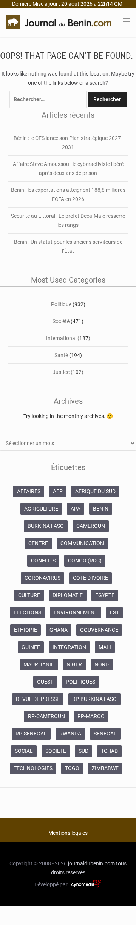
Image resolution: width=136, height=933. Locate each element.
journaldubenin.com (91, 863)
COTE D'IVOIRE (90, 578)
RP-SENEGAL (31, 734)
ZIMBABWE (105, 768)
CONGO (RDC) (85, 561)
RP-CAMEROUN (46, 716)
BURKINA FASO (46, 526)
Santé (61, 355)
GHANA (58, 630)
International (61, 338)
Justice (61, 372)
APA (75, 509)
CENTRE (38, 543)
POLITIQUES (80, 682)
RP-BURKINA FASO (94, 699)
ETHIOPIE (25, 630)
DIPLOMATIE (68, 595)
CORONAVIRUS (42, 578)
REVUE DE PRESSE (38, 699)
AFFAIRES (28, 491)
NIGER (74, 664)
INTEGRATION (69, 647)
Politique (61, 304)
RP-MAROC (90, 716)
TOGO (72, 768)
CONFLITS (43, 561)
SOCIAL (24, 751)
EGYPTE (104, 595)
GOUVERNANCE (99, 630)
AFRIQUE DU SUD (95, 491)
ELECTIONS (27, 612)
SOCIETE (55, 751)
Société (61, 321)
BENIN (100, 509)
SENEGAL (105, 734)
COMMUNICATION (82, 543)
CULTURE (29, 595)
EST (114, 612)
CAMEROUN (90, 526)
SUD (83, 751)
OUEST (45, 682)
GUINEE (31, 647)
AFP (58, 491)
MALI (105, 647)
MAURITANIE (38, 664)
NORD (101, 664)
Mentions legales (68, 833)
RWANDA (70, 734)
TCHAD (109, 751)
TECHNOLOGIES (33, 768)
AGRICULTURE (41, 509)
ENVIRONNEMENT (75, 612)
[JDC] (58, 22)
